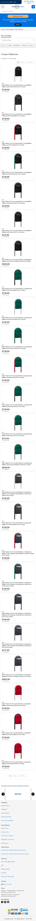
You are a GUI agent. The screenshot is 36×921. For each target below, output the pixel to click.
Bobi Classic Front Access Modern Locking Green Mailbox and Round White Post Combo (17, 318)
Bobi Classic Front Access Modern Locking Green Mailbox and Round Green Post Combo (17, 347)
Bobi (3, 83)
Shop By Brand (5, 813)
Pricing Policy (4, 843)
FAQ (2, 865)
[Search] (33, 11)
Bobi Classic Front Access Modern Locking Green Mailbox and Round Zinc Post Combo (17, 434)
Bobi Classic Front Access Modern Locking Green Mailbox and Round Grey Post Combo (17, 405)
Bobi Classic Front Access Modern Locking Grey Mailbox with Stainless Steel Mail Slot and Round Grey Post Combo (16, 614)
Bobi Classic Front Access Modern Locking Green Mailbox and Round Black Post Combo (17, 289)
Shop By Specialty (6, 817)
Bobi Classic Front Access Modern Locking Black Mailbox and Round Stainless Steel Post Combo (16, 260)
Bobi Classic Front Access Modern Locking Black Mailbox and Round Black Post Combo (16, 115)
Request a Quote (18, 16)
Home (2, 29)
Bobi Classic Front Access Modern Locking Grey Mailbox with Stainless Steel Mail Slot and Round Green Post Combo (16, 584)
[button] (33, 6)
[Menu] (2, 6)
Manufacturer (17, 45)
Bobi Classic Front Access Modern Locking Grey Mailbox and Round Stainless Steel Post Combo (16, 675)
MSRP (13, 20)
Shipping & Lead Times (7, 839)
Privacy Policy (5, 832)
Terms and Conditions (7, 835)
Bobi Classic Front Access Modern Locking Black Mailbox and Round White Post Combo (16, 86)
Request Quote (5, 805)
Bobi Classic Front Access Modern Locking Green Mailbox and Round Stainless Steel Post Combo (17, 464)
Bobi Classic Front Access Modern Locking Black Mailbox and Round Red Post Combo (16, 144)
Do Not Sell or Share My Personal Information (13, 850)
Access (31, 45)
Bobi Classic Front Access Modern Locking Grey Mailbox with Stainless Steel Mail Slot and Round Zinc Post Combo (16, 645)
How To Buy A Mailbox (7, 820)
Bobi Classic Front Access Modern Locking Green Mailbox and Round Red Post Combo (17, 376)
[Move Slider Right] (32, 794)
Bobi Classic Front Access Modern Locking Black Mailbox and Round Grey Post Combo (16, 202)
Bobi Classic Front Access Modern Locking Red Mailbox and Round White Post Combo (16, 704)
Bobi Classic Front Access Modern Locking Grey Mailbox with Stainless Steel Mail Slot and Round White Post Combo (16, 493)
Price (3, 45)
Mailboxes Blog (5, 869)
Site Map (3, 873)
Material (25, 45)
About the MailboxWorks (8, 861)
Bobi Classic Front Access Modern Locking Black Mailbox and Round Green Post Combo (16, 173)
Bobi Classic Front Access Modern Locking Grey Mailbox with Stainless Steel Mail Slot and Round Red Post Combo (18, 553)
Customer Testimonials (7, 876)
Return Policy (4, 828)
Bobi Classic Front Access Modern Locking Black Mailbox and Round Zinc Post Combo (16, 231)
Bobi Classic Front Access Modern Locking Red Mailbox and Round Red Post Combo (16, 763)
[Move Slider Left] (3, 794)
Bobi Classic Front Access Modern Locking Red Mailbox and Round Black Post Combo (16, 733)
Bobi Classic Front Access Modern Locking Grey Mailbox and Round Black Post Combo (16, 523)
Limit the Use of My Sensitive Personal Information (15, 854)
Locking (9, 45)
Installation (4, 809)
